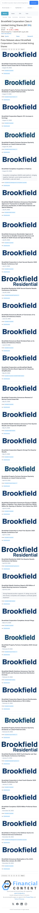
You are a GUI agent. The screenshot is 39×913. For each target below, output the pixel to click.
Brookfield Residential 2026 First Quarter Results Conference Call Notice (18, 560)
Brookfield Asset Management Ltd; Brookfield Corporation (15, 182)
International (22, 17)
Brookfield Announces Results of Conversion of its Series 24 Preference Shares (18, 315)
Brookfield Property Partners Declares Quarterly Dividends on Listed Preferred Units (18, 91)
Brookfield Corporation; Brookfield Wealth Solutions (14, 375)
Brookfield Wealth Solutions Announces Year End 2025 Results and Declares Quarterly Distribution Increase (18, 673)
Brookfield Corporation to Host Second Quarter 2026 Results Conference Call (19, 263)
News (9, 17)
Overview (5, 17)
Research (30, 36)
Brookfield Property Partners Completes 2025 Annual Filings (19, 646)
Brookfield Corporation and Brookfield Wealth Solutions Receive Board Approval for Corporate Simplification (18, 369)
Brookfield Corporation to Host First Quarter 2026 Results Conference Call (18, 531)
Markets (5, 13)
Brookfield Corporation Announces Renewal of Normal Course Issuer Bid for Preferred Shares (17, 64)
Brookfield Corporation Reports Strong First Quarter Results (19, 451)
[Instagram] (26, 904)
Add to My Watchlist (6, 33)
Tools (27, 13)
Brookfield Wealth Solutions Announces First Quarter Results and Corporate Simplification (19, 424)
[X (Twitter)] (13, 904)
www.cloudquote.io (19, 893)
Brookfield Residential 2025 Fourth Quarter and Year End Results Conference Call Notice (19, 755)
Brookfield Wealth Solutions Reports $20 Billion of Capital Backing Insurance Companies (18, 586)
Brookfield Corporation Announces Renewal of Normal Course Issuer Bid (17, 398)
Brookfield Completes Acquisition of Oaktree (16, 169)
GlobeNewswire (7, 73)
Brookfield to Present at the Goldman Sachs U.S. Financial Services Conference (18, 833)
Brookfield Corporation (9, 70)
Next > (22, 49)
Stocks (12, 13)
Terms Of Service (19, 899)
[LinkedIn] (21, 904)
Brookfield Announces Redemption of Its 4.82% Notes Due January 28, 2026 (17, 860)
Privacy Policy (29, 897)
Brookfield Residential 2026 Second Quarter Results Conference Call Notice (19, 289)
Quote (7, 36)
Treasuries (29, 17)
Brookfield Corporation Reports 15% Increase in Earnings (17, 117)
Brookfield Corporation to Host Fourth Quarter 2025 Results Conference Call (19, 781)
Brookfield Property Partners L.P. (11, 96)
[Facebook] (17, 904)
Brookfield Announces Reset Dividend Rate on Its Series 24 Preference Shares (18, 342)
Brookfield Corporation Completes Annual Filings (18, 620)
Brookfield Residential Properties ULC (12, 295)
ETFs (20, 13)
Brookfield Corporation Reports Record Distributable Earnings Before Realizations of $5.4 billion (19, 700)
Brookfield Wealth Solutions (10, 212)
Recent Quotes (5, 7)
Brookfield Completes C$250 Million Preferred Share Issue (19, 807)
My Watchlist (18, 7)
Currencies (15, 17)
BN (29, 25)
